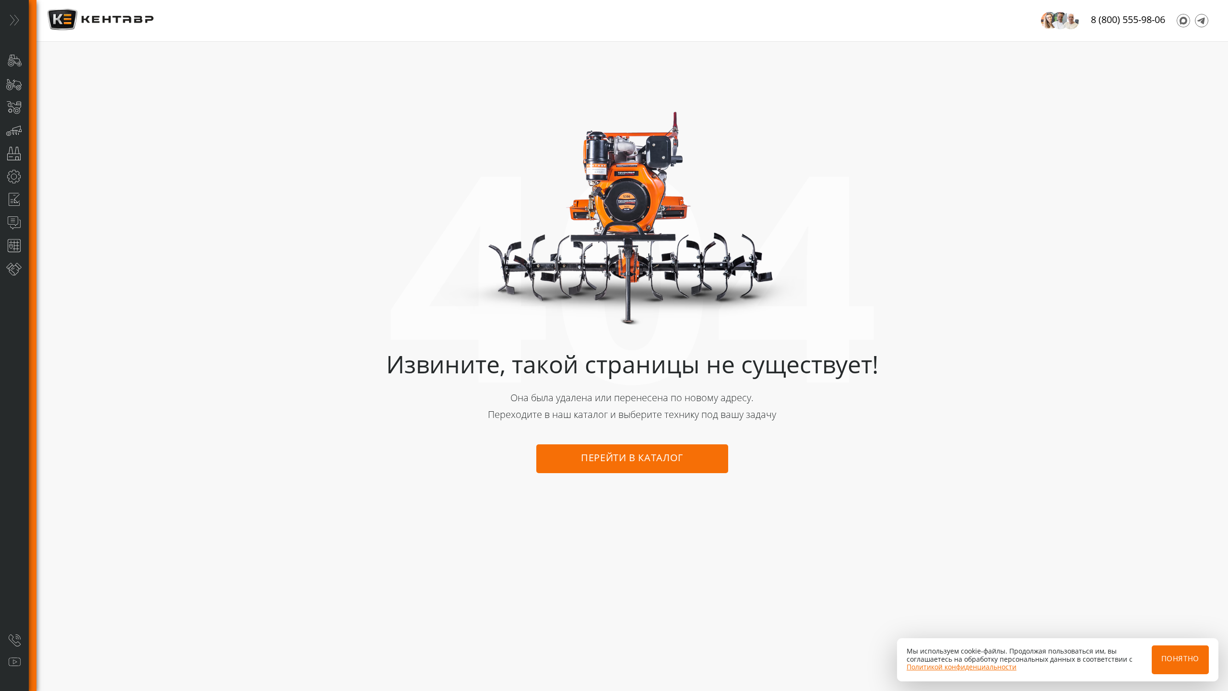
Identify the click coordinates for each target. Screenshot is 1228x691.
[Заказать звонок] (14, 640)
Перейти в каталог (632, 459)
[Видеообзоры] (14, 662)
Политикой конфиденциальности (961, 667)
